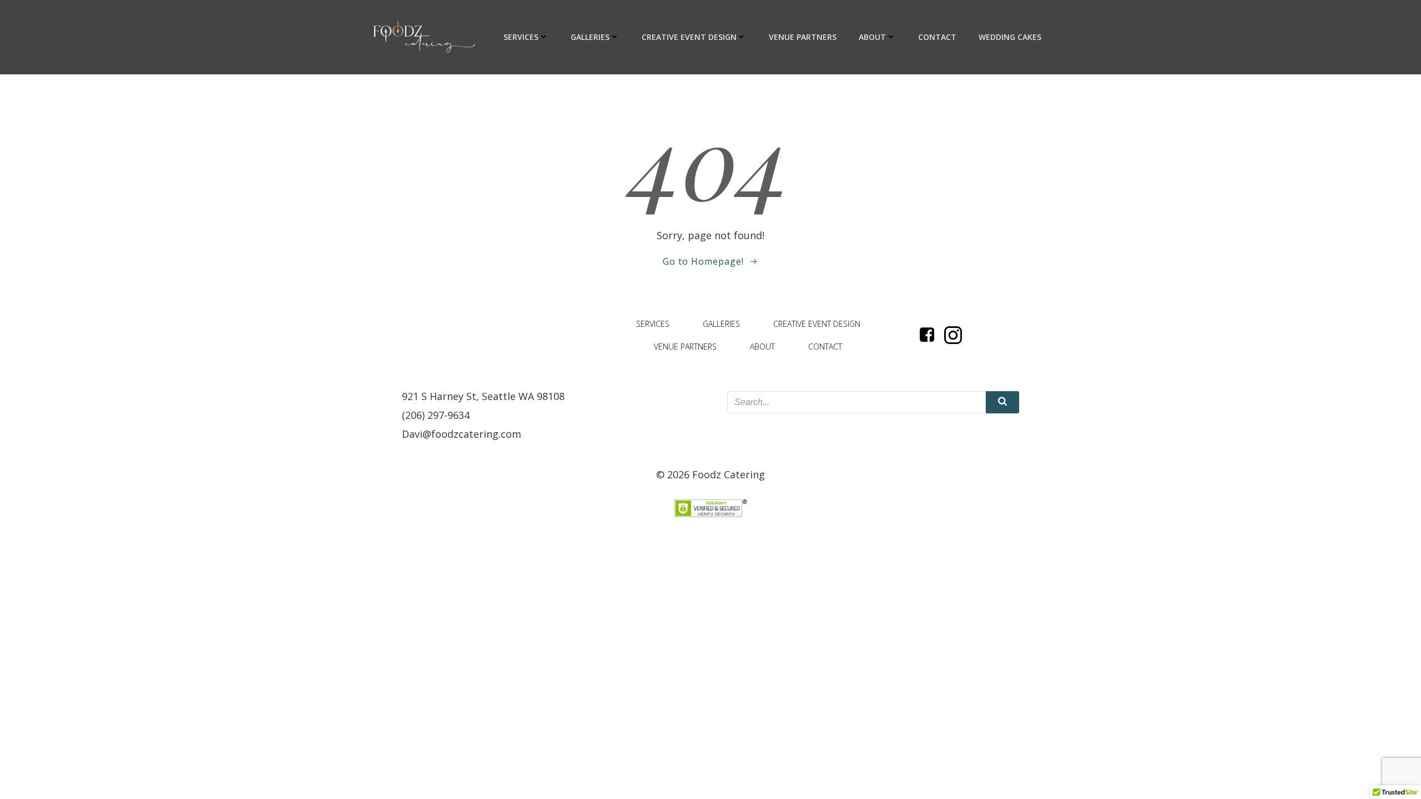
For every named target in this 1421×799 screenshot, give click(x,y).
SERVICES (520, 37)
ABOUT (872, 37)
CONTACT (937, 37)
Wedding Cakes (1010, 37)
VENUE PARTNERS (803, 37)
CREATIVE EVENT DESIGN (689, 37)
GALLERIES (590, 37)
